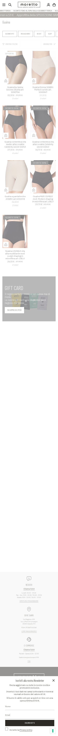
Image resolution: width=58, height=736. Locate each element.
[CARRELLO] (54, 4)
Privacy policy (26, 730)
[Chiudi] (53, 680)
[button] (10, 4)
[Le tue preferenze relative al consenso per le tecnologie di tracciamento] (53, 731)
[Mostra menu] (4, 4)
